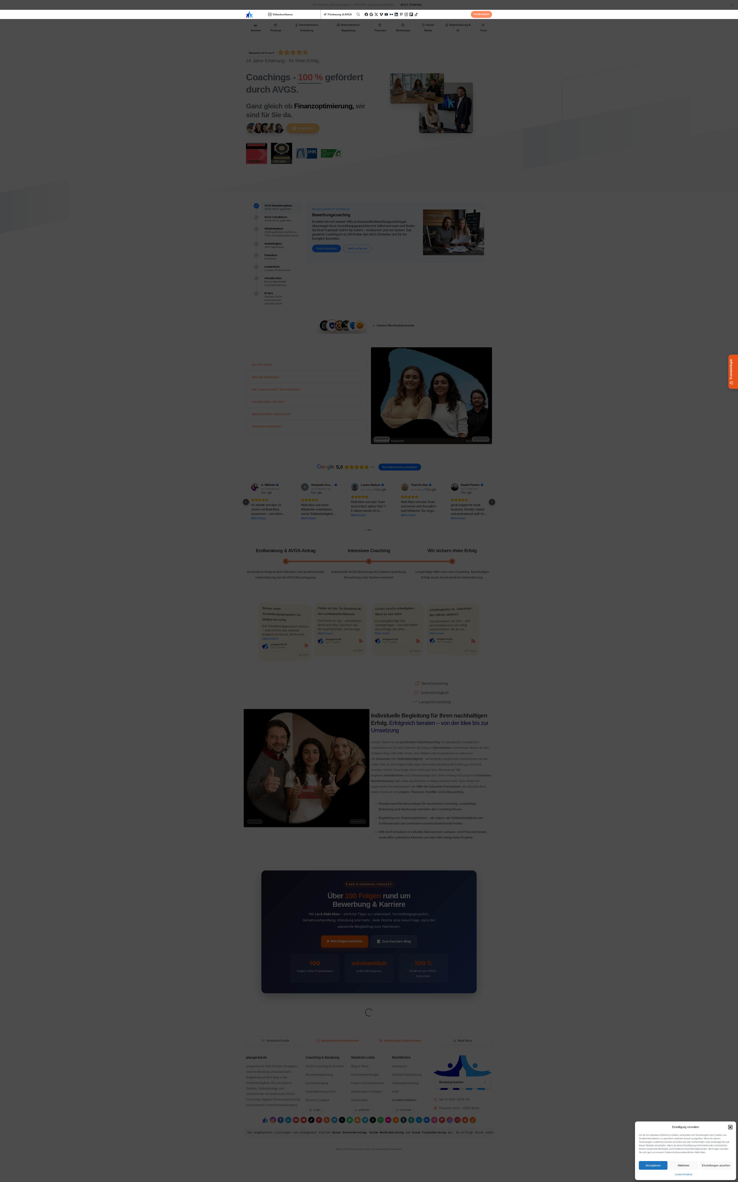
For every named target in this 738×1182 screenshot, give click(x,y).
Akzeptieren (653, 1165)
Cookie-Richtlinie (683, 1174)
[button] (730, 1127)
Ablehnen (683, 1165)
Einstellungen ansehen (716, 1165)
